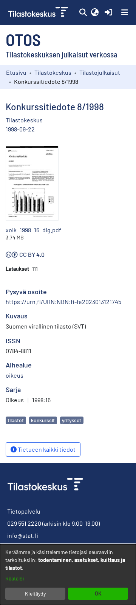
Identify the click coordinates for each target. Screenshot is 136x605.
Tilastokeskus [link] (52, 72)
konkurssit (43, 420)
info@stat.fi (22, 535)
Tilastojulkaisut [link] (99, 72)
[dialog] (68, 574)
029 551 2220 (24, 523)
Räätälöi (14, 578)
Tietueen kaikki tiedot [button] (46, 449)
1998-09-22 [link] (20, 129)
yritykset (71, 420)
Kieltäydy (35, 593)
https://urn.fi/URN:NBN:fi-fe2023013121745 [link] (63, 301)
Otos (23, 39)
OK (98, 593)
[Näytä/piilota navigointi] (124, 12)
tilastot (16, 420)
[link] (39, 12)
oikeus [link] (14, 375)
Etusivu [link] (16, 72)
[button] (83, 12)
